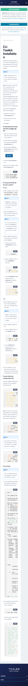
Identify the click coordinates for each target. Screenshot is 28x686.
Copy (15, 171)
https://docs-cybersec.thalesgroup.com (16, 18)
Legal (2, 679)
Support (3, 676)
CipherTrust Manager (8, 40)
